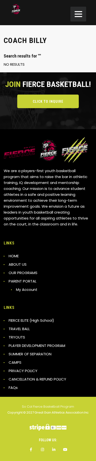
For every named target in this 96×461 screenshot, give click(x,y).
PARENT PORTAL (22, 281)
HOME (14, 256)
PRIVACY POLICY (23, 370)
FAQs (13, 387)
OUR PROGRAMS (23, 272)
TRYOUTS (17, 337)
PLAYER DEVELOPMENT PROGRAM (37, 345)
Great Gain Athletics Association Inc (61, 412)
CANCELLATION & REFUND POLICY (37, 379)
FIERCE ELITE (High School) (31, 320)
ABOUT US (18, 264)
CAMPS (15, 362)
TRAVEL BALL (19, 328)
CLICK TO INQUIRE (48, 101)
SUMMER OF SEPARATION (30, 354)
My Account (26, 289)
